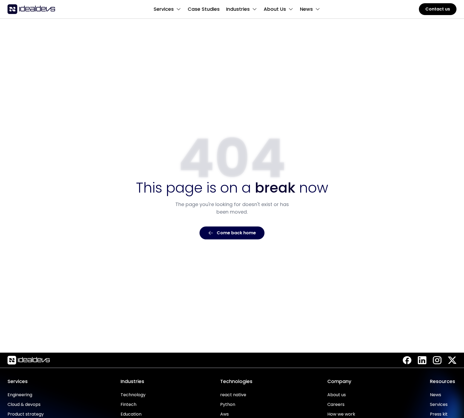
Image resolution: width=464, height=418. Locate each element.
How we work (341, 414)
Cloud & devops (24, 404)
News (435, 395)
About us (336, 395)
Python (227, 404)
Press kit (439, 414)
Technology (133, 395)
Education (131, 414)
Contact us (437, 9)
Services (439, 404)
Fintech (128, 404)
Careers (336, 404)
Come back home (236, 233)
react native (233, 395)
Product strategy (26, 414)
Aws (224, 414)
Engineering (20, 395)
